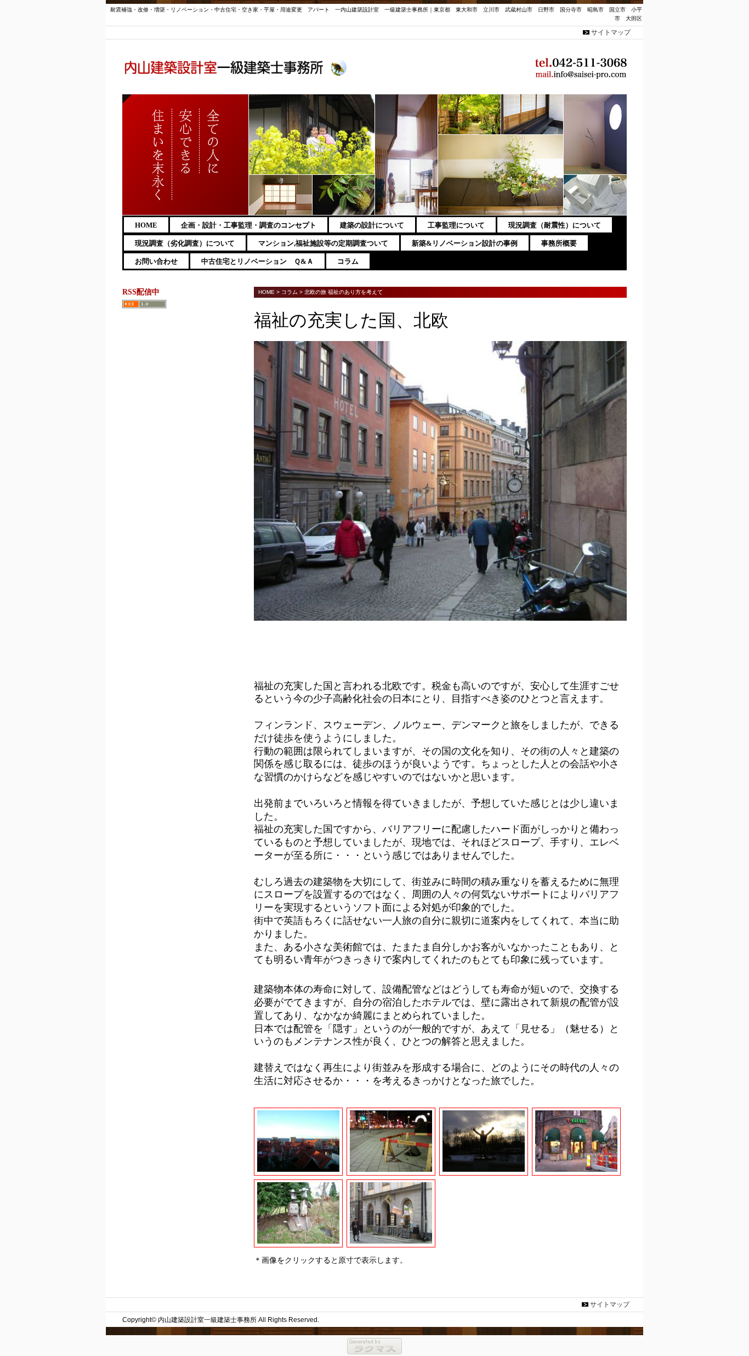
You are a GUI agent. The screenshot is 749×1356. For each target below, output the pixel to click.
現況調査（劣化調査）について (185, 243)
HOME (146, 225)
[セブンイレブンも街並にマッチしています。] (576, 1171)
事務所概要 (559, 243)
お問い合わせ (156, 261)
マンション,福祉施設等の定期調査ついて (323, 243)
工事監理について (456, 225)
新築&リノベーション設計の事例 (465, 243)
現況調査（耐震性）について (554, 225)
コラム (348, 261)
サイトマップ (611, 32)
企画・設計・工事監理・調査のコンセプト (248, 225)
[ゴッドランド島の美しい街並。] (298, 1171)
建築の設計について (372, 225)
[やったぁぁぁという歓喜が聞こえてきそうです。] (483, 1171)
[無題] (298, 1242)
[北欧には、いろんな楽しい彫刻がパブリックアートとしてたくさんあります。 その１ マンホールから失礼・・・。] (391, 1171)
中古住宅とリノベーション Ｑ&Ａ (257, 261)
